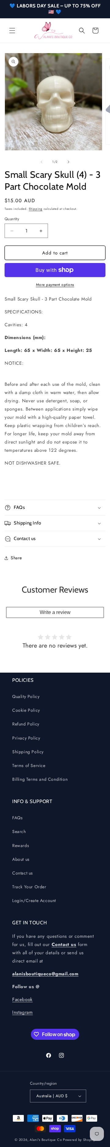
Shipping (35, 208)
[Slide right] (68, 162)
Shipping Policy (28, 752)
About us (21, 859)
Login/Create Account (34, 900)
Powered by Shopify (79, 1139)
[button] (12, 30)
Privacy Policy (26, 738)
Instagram (22, 1012)
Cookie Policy (26, 710)
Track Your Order (29, 887)
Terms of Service (29, 765)
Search (19, 831)
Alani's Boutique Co (46, 1139)
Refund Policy (25, 724)
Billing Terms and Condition (40, 779)
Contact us (22, 873)
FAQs (17, 818)
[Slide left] (41, 162)
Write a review (55, 612)
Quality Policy (25, 696)
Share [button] (16, 558)
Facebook (22, 999)
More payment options (55, 284)
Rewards (20, 845)
